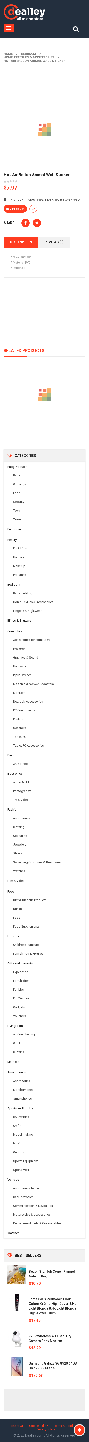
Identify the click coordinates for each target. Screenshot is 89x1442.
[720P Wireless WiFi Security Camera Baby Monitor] (16, 1339)
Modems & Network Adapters (33, 684)
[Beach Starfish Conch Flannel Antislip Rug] (16, 1274)
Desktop (19, 648)
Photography (22, 791)
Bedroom (28, 53)
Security (18, 502)
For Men (18, 989)
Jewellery (19, 844)
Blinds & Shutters (19, 620)
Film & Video (16, 881)
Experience (20, 972)
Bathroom (14, 529)
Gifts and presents (20, 963)
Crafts (17, 1126)
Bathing (18, 475)
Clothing (18, 827)
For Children (21, 981)
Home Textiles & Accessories (29, 57)
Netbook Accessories (28, 701)
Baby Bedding (22, 593)
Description (21, 242)
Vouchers (19, 1016)
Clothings (19, 484)
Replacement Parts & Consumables (37, 1223)
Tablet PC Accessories (28, 745)
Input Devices (22, 675)
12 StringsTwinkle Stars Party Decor (44, 416)
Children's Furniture (26, 945)
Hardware (19, 666)
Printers (18, 719)
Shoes (17, 853)
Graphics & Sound (25, 657)
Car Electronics (23, 1197)
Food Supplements (26, 926)
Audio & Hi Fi (22, 782)
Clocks (18, 1043)
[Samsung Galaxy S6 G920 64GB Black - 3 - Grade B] (16, 1366)
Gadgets (19, 1007)
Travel (17, 519)
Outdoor (18, 1152)
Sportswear (21, 1170)
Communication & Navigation (33, 1205)
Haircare (18, 557)
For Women (21, 998)
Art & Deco (20, 764)
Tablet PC (19, 736)
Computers (15, 631)
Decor (11, 755)
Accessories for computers (32, 640)
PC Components (24, 710)
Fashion (12, 809)
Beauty (12, 540)
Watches (19, 871)
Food (16, 493)
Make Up (19, 566)
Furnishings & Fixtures (28, 953)
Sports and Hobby (20, 1108)
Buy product (15, 208)
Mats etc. (13, 1061)
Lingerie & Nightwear (27, 611)
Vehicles (13, 1179)
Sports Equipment (25, 1161)
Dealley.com (34, 1435)
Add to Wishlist (33, 209)
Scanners (19, 728)
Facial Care (20, 548)
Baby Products (17, 467)
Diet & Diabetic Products (30, 900)
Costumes (20, 836)
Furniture (13, 936)
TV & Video (21, 800)
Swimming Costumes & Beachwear (37, 862)
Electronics (15, 773)
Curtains (18, 1052)
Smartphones (16, 1072)
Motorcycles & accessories (32, 1214)
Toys (16, 510)
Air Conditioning (24, 1034)
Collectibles (21, 1117)
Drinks (17, 909)
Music (17, 1143)
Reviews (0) (54, 242)
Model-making (23, 1134)
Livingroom (15, 1026)
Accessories (21, 818)
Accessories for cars (27, 1188)
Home (8, 53)
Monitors (19, 692)
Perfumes (19, 575)
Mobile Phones (23, 1090)
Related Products (24, 350)
